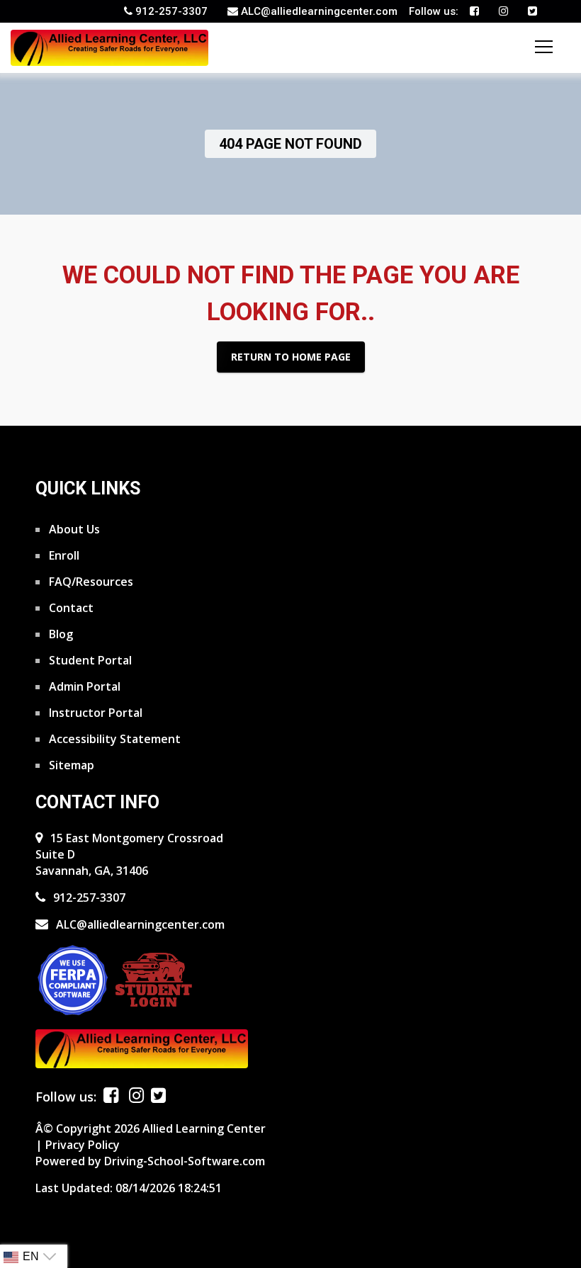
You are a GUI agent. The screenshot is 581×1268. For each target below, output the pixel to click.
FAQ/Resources (89, 581)
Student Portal (89, 659)
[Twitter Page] (532, 11)
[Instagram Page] (503, 11)
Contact (70, 607)
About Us (73, 528)
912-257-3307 (87, 897)
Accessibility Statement (113, 738)
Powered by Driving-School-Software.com (150, 1161)
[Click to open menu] (543, 46)
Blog (59, 633)
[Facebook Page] (474, 11)
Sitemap (70, 764)
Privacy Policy (82, 1145)
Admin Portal (83, 686)
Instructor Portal (94, 712)
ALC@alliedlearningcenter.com (139, 924)
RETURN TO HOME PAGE (291, 356)
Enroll (62, 554)
